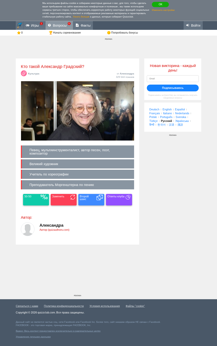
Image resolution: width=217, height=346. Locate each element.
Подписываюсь (173, 87)
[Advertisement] (77, 271)
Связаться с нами (27, 306)
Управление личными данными (33, 336)
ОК (160, 4)
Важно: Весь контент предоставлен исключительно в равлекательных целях (58, 331)
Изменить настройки (163, 10)
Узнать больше (81, 16)
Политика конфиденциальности (64, 306)
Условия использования (105, 306)
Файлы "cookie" (135, 306)
